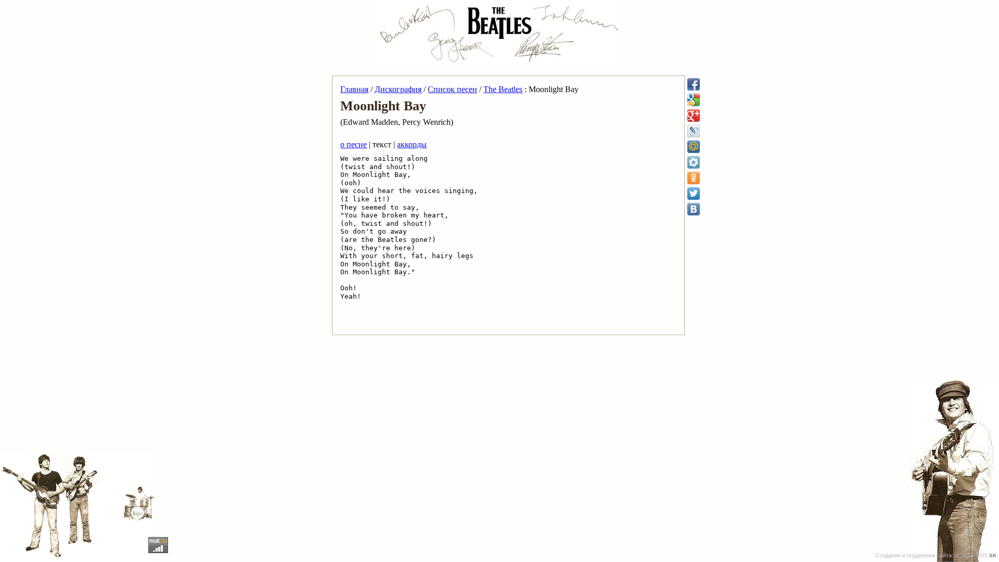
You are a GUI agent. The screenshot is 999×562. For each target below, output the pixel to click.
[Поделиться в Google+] (693, 115)
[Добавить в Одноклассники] (693, 178)
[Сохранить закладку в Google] (693, 100)
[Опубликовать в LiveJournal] (693, 131)
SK (992, 555)
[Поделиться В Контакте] (693, 209)
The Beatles (502, 89)
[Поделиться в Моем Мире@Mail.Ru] (693, 146)
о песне (353, 144)
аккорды (412, 144)
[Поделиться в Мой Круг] (693, 162)
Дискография (398, 89)
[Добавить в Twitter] (693, 193)
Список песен (452, 89)
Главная (354, 89)
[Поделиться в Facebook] (693, 84)
